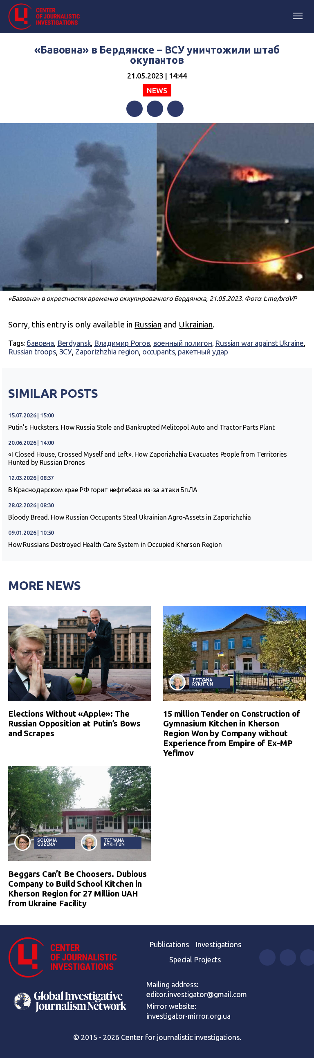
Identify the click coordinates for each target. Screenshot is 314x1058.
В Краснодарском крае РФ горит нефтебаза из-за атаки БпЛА (102, 489)
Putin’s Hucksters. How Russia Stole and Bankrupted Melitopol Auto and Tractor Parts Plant (141, 427)
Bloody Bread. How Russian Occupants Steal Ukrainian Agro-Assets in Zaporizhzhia (129, 517)
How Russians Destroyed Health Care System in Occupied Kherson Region (115, 544)
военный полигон (182, 343)
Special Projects (195, 959)
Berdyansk (74, 343)
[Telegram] (175, 109)
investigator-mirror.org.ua (188, 1016)
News (157, 90)
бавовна (40, 343)
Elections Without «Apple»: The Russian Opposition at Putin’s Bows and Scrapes (74, 723)
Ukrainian (196, 324)
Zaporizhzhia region (107, 351)
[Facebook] (134, 109)
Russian (148, 324)
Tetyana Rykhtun (202, 682)
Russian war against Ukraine (259, 343)
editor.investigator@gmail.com (196, 994)
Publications (169, 944)
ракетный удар (203, 351)
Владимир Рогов (122, 343)
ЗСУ (65, 351)
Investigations (218, 944)
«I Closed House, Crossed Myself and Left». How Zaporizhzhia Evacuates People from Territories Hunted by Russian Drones (147, 458)
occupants (158, 351)
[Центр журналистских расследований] (47, 16)
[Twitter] (155, 109)
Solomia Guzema (47, 842)
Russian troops (32, 351)
